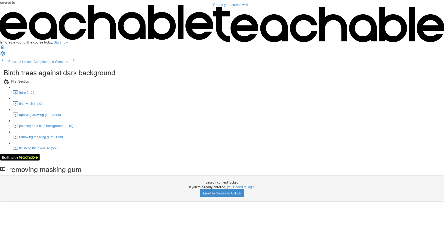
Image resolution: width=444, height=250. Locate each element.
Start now (61, 42)
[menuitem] (3, 55)
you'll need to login (240, 186)
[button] (3, 48)
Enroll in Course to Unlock (222, 193)
